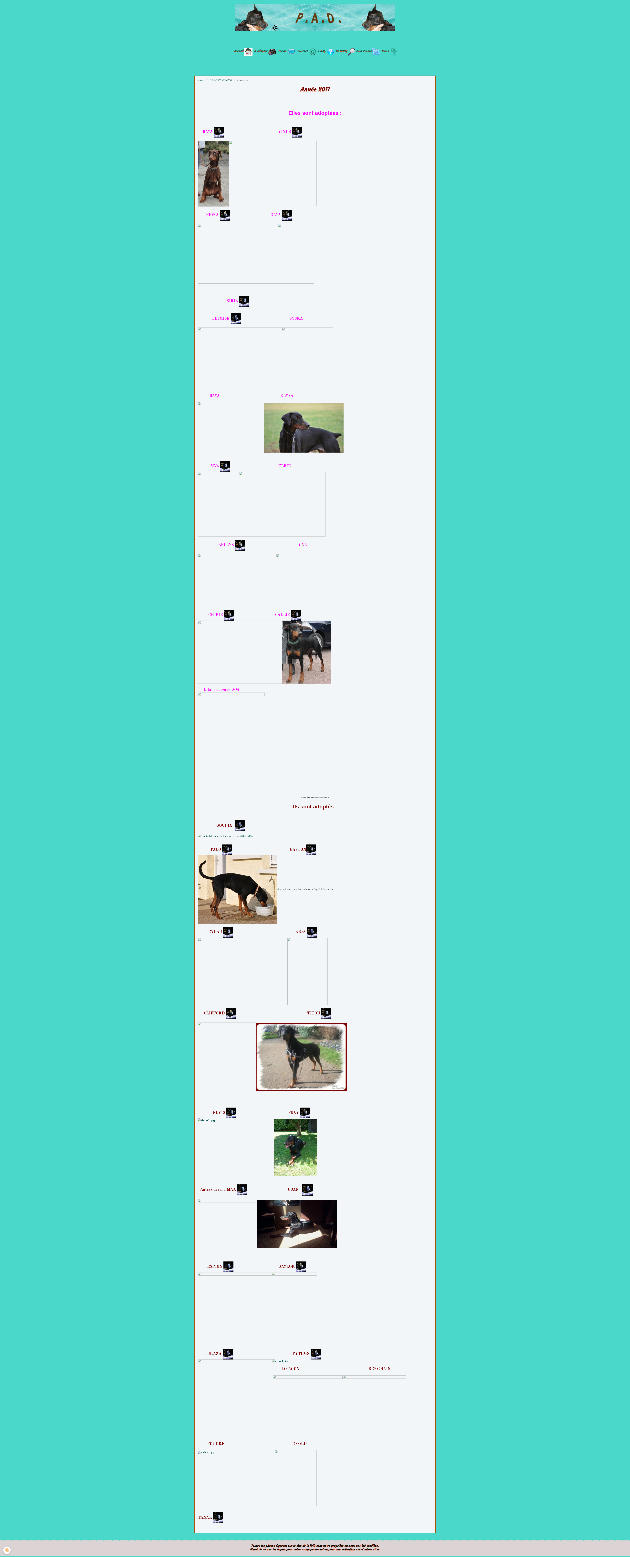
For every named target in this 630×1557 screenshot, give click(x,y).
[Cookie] (7, 1550)
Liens (385, 51)
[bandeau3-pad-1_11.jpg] (315, 17)
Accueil (238, 51)
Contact (302, 51)
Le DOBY (341, 51)
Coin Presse (364, 51)
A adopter (260, 51)
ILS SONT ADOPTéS (221, 80)
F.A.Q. (322, 51)
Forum (282, 51)
